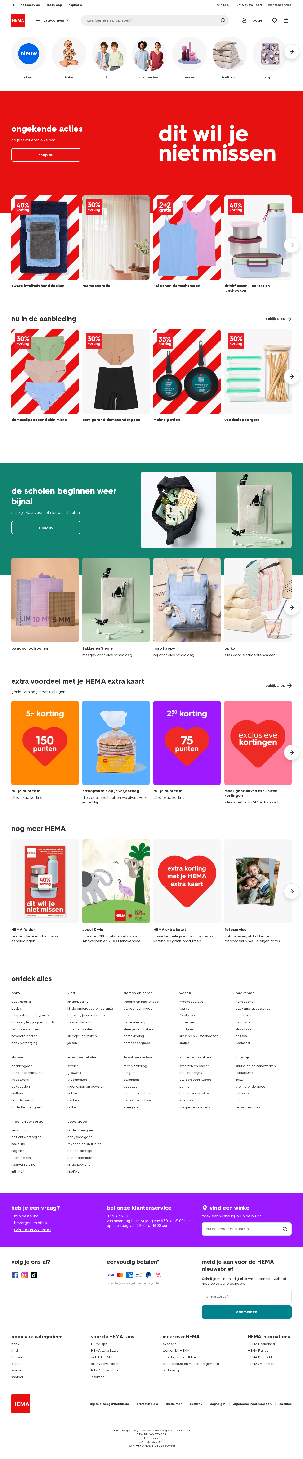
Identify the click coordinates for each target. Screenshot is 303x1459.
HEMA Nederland (261, 1344)
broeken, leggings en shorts (32, 1022)
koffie (71, 1107)
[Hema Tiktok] (34, 1275)
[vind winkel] (285, 1229)
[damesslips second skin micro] (45, 376)
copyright (218, 1404)
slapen (16, 1364)
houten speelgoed (82, 1151)
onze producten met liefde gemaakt (191, 1364)
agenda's (186, 1100)
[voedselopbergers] (258, 376)
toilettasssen (21, 1158)
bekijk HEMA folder (106, 1357)
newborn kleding (24, 1036)
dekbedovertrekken (27, 1073)
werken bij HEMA (176, 1350)
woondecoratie (191, 1002)
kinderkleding (78, 1002)
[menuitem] (13, 5)
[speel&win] (116, 891)
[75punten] (187, 753)
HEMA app (99, 1344)
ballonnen (131, 1080)
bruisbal (242, 1036)
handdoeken (245, 1002)
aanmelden (246, 1312)
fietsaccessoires (248, 1107)
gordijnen (186, 1029)
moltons (17, 1093)
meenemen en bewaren (85, 1087)
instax (240, 1080)
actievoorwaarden (105, 1364)
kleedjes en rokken (82, 1036)
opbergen (187, 1022)
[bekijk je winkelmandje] (286, 20)
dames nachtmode (138, 1009)
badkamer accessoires (253, 1009)
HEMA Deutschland (263, 1357)
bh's (126, 1015)
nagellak (17, 1151)
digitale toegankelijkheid (109, 1404)
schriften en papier (194, 1066)
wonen (16, 1370)
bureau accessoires (194, 1093)
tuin (238, 1100)
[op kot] (258, 607)
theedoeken (77, 1080)
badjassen (243, 1015)
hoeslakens (20, 1080)
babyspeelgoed (80, 1137)
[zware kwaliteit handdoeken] (45, 245)
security (195, 1404)
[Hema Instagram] (24, 1275)
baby (15, 1344)
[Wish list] (274, 20)
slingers (129, 1073)
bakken (73, 1100)
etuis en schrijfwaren (195, 1080)
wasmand (243, 1043)
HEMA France (258, 1350)
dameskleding (134, 1022)
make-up (18, 1144)
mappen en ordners (194, 1107)
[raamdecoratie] (116, 245)
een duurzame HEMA (179, 1357)
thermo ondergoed (250, 1087)
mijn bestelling (26, 1216)
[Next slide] (291, 245)
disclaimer (174, 1404)
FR (13, 5)
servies (72, 1066)
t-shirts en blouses (25, 1029)
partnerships (172, 1370)
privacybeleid (147, 1404)
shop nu (151, 152)
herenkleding (134, 1036)
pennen (185, 1087)
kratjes (184, 1043)
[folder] (45, 891)
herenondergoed (137, 1043)
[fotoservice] (258, 891)
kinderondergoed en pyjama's (90, 1009)
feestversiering (135, 1066)
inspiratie (98, 1377)
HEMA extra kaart (104, 1350)
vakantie (242, 1093)
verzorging (19, 1130)
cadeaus (130, 1087)
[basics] (45, 607)
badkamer (19, 1357)
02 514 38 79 (117, 1216)
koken (72, 1093)
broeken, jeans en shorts (86, 1015)
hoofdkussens (22, 1100)
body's (16, 1009)
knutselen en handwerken (256, 1066)
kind (14, 1350)
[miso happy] (187, 607)
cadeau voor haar (137, 1100)
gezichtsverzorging (26, 1137)
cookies (285, 1404)
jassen (72, 1043)
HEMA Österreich (261, 1364)
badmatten (244, 1022)
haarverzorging (23, 1165)
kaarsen (185, 1009)
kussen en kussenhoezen (198, 1036)
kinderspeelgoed (80, 1130)
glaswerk (74, 1073)
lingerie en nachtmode (141, 1002)
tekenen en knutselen (84, 1144)
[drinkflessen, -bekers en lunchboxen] (258, 245)
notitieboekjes (190, 1073)
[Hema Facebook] (15, 1275)
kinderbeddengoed (26, 1107)
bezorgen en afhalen (32, 1222)
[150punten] (45, 753)
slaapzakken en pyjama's (30, 1015)
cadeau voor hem (137, 1093)
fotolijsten (187, 1015)
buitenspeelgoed (80, 1158)
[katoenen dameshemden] (187, 245)
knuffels (73, 1171)
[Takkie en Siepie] (116, 607)
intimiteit (17, 1171)
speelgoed (132, 1107)
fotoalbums (244, 1073)
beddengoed (21, 1066)
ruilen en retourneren (32, 1229)
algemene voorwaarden (252, 1404)
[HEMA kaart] (187, 891)
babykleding (21, 1002)
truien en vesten (80, 1029)
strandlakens (245, 1029)
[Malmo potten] (187, 376)
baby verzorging (24, 1043)
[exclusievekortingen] (258, 753)
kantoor (17, 1377)
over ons (169, 1344)
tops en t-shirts (79, 1022)
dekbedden (20, 1087)
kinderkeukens (78, 1165)
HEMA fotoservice (105, 1370)
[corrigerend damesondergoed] (116, 376)
